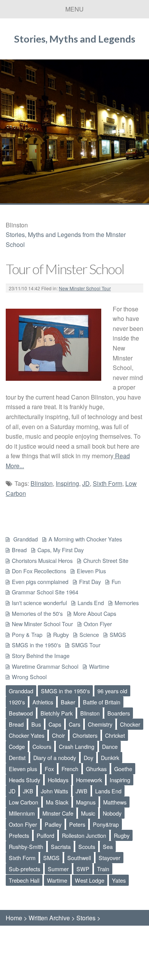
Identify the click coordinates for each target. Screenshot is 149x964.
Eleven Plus (91, 571)
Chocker (130, 724)
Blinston (42, 483)
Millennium (22, 813)
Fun (116, 581)
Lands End (91, 603)
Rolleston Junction (84, 835)
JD (86, 483)
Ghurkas (96, 769)
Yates (119, 880)
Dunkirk (110, 757)
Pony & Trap (27, 634)
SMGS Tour (85, 645)
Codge (17, 746)
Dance (110, 746)
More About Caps (94, 613)
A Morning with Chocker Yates (85, 539)
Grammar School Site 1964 (45, 592)
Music (88, 813)
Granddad (25, 539)
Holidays (58, 780)
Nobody (112, 813)
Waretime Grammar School (45, 666)
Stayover (109, 858)
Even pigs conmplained (40, 581)
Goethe (123, 769)
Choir (58, 735)
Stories (86, 917)
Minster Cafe (57, 813)
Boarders (118, 713)
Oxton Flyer (98, 624)
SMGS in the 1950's (36, 645)
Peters (77, 824)
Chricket (115, 735)
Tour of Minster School (65, 269)
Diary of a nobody (54, 757)
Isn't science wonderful (39, 603)
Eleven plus (23, 769)
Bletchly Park (56, 713)
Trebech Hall (24, 880)
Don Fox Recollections (39, 571)
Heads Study (24, 780)
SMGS (118, 634)
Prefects (19, 835)
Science (89, 634)
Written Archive (49, 917)
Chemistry (100, 724)
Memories (127, 603)
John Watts (54, 791)
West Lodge (89, 880)
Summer (58, 869)
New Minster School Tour (85, 288)
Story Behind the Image (41, 655)
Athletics (42, 702)
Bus (36, 724)
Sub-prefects (24, 869)
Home (14, 917)
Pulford (45, 835)
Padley (53, 824)
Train (103, 869)
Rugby (61, 634)
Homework (89, 780)
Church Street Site (105, 560)
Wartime (99, 666)
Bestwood (21, 713)
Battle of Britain (101, 702)
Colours (41, 746)
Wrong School (29, 677)
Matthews (114, 802)
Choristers (85, 735)
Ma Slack (57, 802)
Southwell (79, 858)
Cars (74, 724)
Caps (55, 724)
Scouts (86, 846)
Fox (49, 769)
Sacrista (61, 846)
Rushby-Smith (26, 846)
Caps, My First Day (60, 550)
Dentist (17, 757)
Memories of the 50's (37, 613)
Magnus (86, 802)
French (70, 769)
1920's (17, 702)
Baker (68, 702)
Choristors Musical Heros (42, 560)
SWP (82, 869)
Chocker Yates (26, 735)
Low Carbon (23, 802)
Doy (88, 757)
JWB (81, 791)
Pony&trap (106, 824)
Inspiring (67, 483)
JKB (28, 791)
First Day (90, 581)
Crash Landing (76, 746)
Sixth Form (107, 483)
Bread (19, 550)
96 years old (112, 691)
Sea (108, 846)
